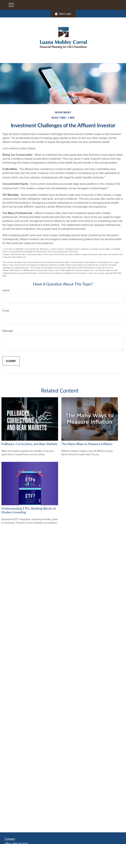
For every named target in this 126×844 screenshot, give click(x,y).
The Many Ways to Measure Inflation (87, 444)
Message (7, 331)
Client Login (65, 13)
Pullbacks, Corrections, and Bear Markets (29, 444)
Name (6, 290)
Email (5, 310)
